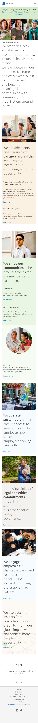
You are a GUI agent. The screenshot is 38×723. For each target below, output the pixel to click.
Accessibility (19, 702)
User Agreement (19, 699)
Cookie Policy (19, 692)
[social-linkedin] (17, 710)
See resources (8, 376)
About (19, 689)
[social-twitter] (21, 710)
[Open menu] (35, 3)
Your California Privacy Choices (19, 697)
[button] (16, 682)
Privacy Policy (19, 694)
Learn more (7, 202)
